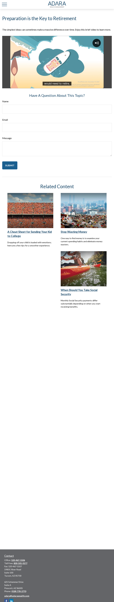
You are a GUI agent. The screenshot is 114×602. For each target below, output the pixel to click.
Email (5, 119)
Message (7, 138)
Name (5, 101)
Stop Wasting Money (74, 231)
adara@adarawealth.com (16, 596)
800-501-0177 (20, 563)
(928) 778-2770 (18, 591)
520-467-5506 (18, 560)
